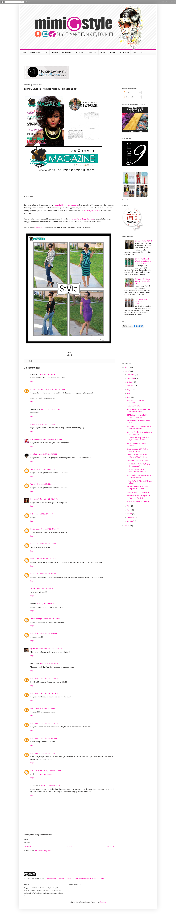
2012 (127, 526)
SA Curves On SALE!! (134, 406)
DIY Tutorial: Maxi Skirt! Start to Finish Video (142, 301)
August (130, 390)
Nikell (32, 424)
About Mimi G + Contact (39, 52)
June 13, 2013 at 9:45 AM (48, 634)
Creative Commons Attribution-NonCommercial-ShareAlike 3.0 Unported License (75, 878)
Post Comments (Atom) (42, 851)
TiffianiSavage (36, 619)
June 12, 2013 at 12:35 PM (52, 439)
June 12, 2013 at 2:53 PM (46, 469)
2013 (127, 371)
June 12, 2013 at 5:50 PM (48, 544)
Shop (134, 52)
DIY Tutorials (66, 52)
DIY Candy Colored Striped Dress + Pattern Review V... (139, 427)
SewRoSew (34, 559)
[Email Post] (30, 361)
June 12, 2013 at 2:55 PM (46, 484)
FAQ (141, 52)
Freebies (55, 52)
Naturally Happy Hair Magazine (66, 205)
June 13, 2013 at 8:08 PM (49, 664)
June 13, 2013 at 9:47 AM (53, 649)
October (130, 382)
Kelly (32, 514)
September (131, 386)
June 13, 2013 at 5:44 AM (52, 619)
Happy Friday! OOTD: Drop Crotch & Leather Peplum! (139, 411)
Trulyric (33, 469)
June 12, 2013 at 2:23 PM (48, 454)
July (128, 394)
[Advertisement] (54, 60)
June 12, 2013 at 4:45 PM (50, 529)
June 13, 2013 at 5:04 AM (46, 604)
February (130, 517)
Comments (129, 97)
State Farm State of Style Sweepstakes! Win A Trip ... (137, 471)
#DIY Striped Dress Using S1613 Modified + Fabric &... (138, 497)
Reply (32, 382)
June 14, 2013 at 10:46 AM (48, 693)
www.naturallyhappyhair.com (82, 219)
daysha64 (34, 454)
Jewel (32, 589)
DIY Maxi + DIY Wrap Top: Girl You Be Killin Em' (142, 281)
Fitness (103, 52)
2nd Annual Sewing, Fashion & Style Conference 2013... (138, 439)
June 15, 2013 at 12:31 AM (48, 723)
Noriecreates (35, 529)
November (131, 378)
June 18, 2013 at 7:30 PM (48, 753)
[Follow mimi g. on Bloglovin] (133, 327)
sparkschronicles (37, 649)
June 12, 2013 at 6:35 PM (48, 559)
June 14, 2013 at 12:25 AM (48, 679)
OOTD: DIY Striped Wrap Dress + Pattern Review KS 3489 (143, 261)
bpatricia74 (34, 499)
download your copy (40, 227)
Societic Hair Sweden (45, 774)
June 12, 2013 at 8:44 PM (44, 589)
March (129, 514)
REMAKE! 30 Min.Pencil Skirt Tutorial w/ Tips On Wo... (137, 456)
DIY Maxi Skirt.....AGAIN (143, 241)
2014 (127, 368)
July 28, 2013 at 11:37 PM (52, 771)
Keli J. (32, 708)
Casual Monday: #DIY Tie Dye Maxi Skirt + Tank (137, 450)
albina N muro (36, 771)
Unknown (34, 544)
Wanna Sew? (79, 52)
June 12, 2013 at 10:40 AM (47, 374)
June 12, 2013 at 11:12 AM (50, 409)
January (130, 521)
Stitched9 (112, 52)
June (129, 397)
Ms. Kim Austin (36, 439)
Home (24, 52)
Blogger (103, 902)
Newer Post (29, 847)
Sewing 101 (92, 52)
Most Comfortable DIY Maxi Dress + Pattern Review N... (139, 476)
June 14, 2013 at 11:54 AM (45, 708)
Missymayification (37, 389)
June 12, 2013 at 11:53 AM (45, 424)
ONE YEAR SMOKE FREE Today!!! (138, 460)
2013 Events (124, 52)
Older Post (110, 847)
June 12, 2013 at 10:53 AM (55, 389)
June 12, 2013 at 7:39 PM (48, 574)
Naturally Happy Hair (92, 211)
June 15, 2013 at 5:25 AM (48, 738)
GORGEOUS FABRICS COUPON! (138, 502)
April (129, 510)
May (129, 506)
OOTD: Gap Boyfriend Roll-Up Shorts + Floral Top (137, 416)
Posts (127, 92)
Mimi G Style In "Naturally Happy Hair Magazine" (138, 465)
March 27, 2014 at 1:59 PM (50, 786)
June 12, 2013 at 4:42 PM (44, 514)
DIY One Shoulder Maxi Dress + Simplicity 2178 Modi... (138, 488)
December (131, 375)
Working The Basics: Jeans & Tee (138, 492)
